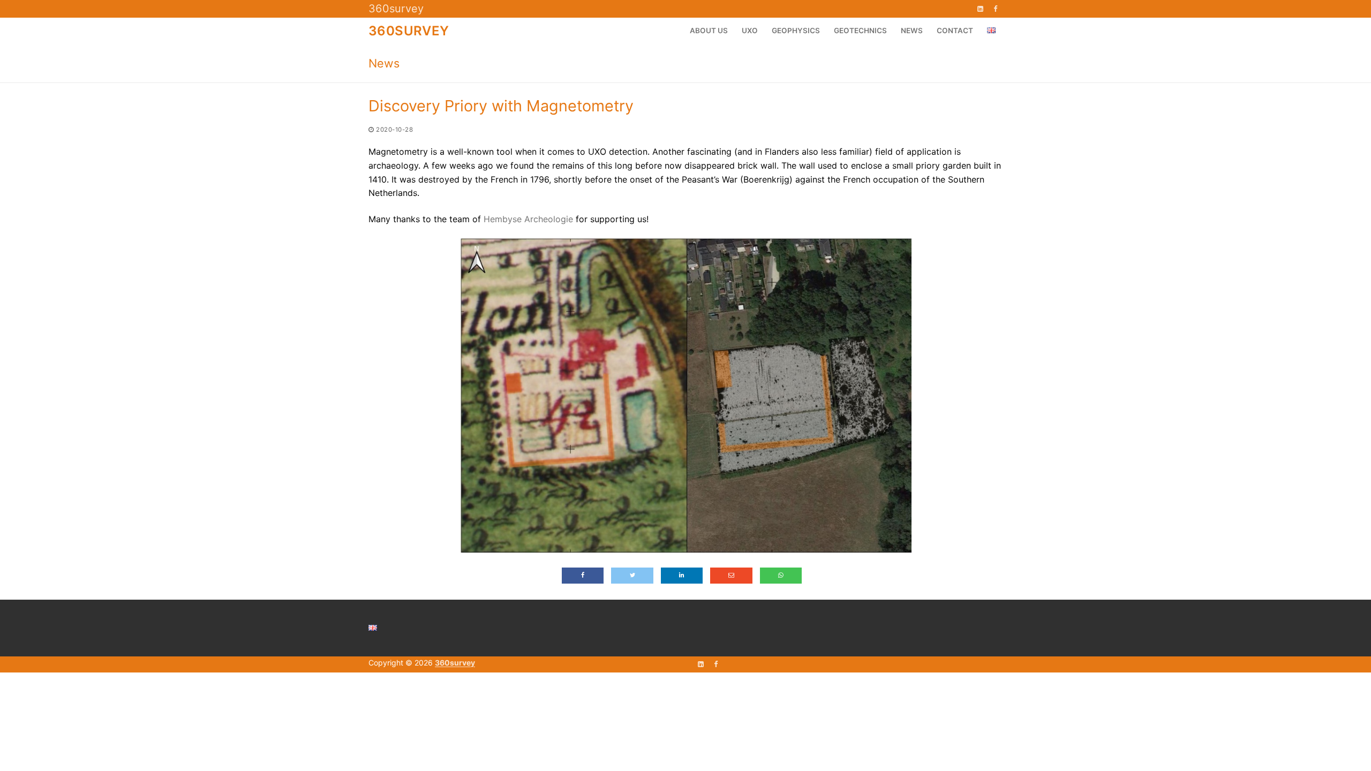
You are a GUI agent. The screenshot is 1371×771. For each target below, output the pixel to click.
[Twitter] (632, 576)
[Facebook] (995, 9)
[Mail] (731, 576)
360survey (396, 8)
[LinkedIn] (980, 9)
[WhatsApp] (781, 576)
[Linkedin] (682, 576)
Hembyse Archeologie (528, 219)
